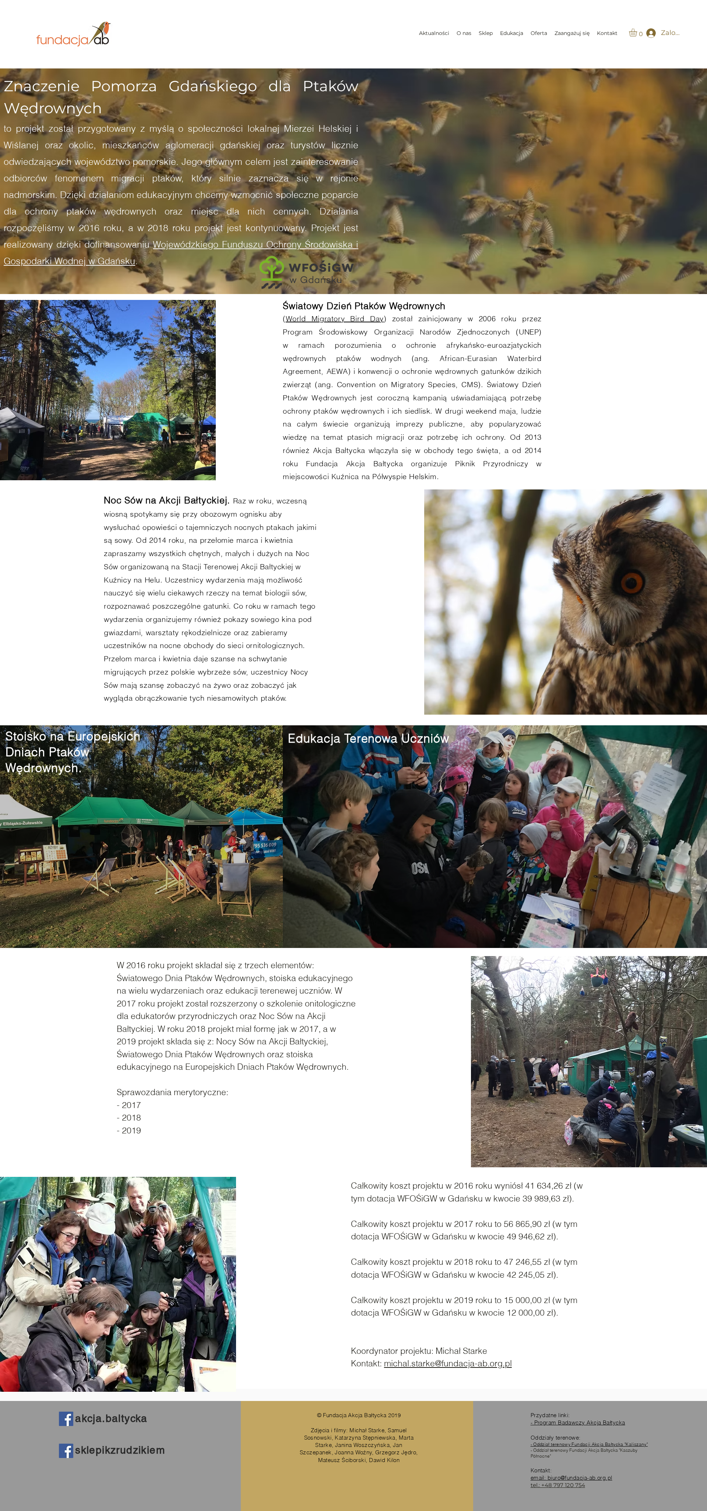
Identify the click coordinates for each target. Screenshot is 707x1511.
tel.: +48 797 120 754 (558, 1485)
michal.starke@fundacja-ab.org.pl (448, 1363)
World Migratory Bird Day (335, 318)
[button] (638, 32)
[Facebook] (66, 1419)
